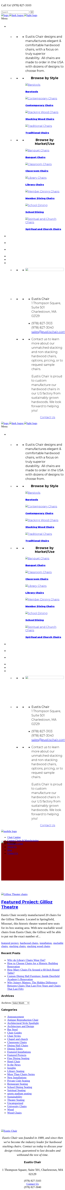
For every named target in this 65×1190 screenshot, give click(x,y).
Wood (10, 1109)
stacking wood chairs (38, 946)
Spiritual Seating (16, 1090)
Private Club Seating (18, 1080)
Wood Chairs (14, 1112)
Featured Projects (16, 1055)
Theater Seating (15, 1099)
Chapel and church (17, 1039)
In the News (14, 1064)
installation (46, 943)
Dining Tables (15, 1048)
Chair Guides (14, 1032)
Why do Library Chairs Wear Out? (26, 960)
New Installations (16, 1077)
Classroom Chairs (17, 1042)
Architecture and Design (20, 1026)
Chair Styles (14, 1035)
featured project (9, 943)
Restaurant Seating (17, 1083)
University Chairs (17, 1106)
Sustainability (14, 1096)
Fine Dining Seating (18, 1058)
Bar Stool (12, 1029)
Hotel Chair (13, 1061)
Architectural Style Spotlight (23, 1023)
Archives (6, 1002)
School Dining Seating (19, 1087)
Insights (11, 1067)
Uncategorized (15, 1103)
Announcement (15, 1016)
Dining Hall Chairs (17, 1045)
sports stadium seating (19, 1093)
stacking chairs (17, 946)
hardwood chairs (29, 943)
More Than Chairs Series (21, 1074)
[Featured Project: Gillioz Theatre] (14, 894)
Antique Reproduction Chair (22, 1019)
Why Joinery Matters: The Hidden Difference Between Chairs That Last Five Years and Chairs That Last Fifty (34, 985)
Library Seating (15, 1071)
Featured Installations (19, 1051)
